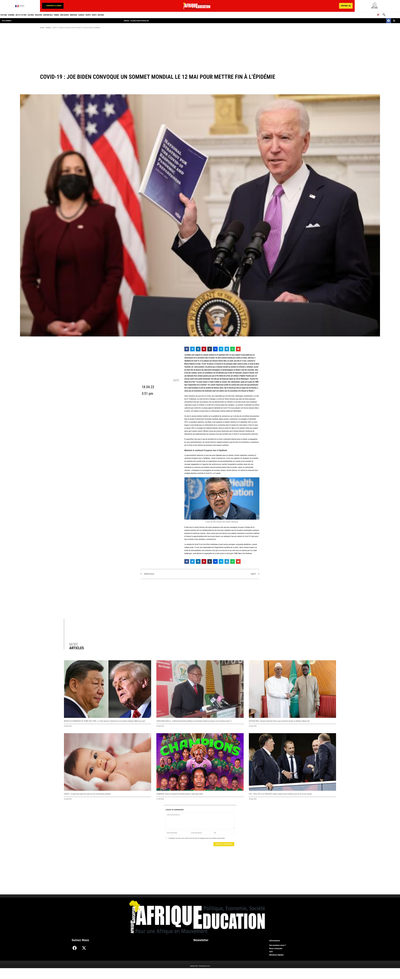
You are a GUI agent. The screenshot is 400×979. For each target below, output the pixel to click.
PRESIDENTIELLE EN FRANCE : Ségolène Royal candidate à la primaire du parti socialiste (149, 20)
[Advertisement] (200, 46)
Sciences (81, 15)
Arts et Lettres (21, 15)
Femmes (56, 15)
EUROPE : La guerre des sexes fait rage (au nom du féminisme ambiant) (87, 794)
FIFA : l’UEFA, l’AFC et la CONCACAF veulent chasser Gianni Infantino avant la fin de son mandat (280, 794)
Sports (94, 15)
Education (38, 15)
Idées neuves (64, 15)
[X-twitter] (394, 20)
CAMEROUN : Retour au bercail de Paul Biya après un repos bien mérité (179, 794)
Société (88, 15)
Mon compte (374, 8)
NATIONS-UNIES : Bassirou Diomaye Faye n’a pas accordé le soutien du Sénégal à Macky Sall (279, 721)
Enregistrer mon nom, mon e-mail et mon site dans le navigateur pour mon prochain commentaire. (197, 838)
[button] (53, 6)
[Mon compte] (375, 5)
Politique (4, 15)
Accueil (42, 27)
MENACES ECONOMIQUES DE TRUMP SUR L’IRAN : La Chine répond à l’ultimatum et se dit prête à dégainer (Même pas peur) (104, 721)
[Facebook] (388, 20)
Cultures (31, 15)
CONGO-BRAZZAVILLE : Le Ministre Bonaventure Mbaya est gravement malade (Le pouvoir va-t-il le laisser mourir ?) (193, 721)
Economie (11, 15)
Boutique (101, 15)
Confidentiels (48, 15)
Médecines (73, 15)
